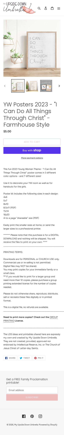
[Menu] (58, 8)
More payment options (32, 158)
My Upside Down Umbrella (26, 424)
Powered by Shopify (48, 424)
